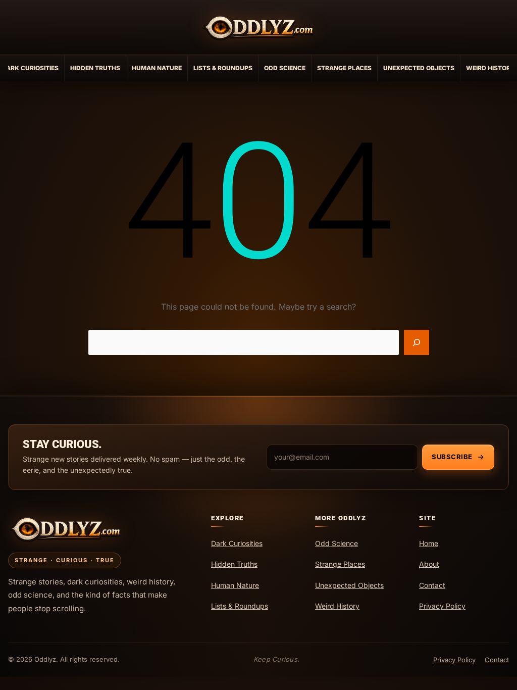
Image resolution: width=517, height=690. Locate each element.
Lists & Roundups (222, 68)
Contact (497, 660)
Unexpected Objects (418, 68)
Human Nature (157, 68)
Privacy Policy (454, 660)
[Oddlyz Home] (258, 27)
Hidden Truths (95, 68)
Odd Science (284, 68)
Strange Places (344, 68)
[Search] (416, 342)
